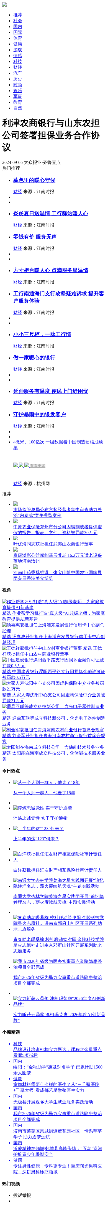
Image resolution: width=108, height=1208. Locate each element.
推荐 (17, 14)
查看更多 (37, 466)
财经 (17, 191)
